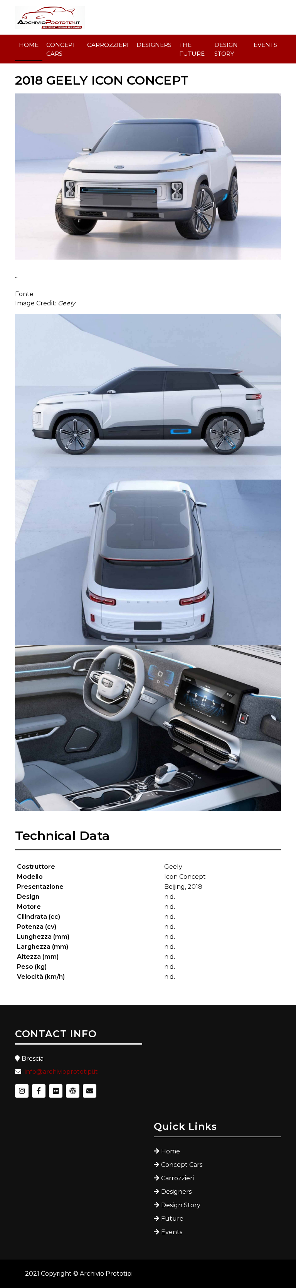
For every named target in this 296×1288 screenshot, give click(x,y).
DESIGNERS (154, 44)
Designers (176, 1191)
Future (172, 1218)
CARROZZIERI (108, 44)
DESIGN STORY (226, 49)
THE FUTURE (192, 49)
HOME (29, 44)
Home (170, 1151)
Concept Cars (181, 1164)
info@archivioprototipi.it (61, 1071)
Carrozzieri (177, 1178)
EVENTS (265, 44)
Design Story (180, 1205)
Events (171, 1232)
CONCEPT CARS (61, 49)
